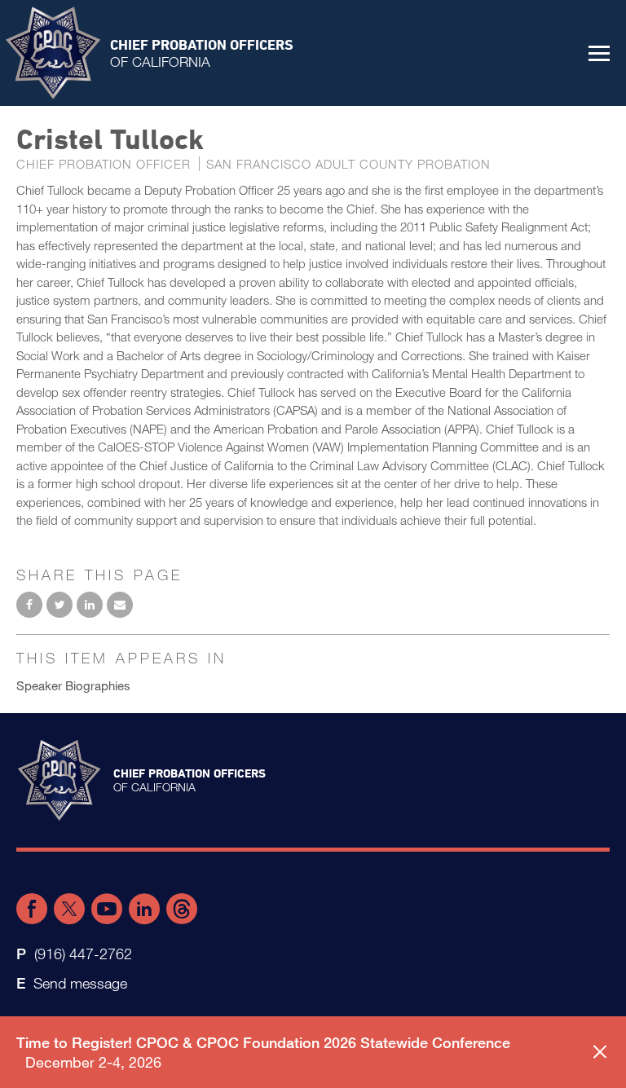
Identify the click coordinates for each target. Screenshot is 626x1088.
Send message (80, 983)
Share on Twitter (59, 605)
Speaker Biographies (73, 685)
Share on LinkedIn (90, 605)
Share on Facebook (29, 605)
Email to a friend (120, 605)
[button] (599, 53)
